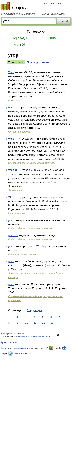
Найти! (63, 21)
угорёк (12, 169)
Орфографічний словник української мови (31, 228)
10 (26, 322)
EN (45, 3)
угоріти (13, 235)
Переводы (19, 38)
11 (35, 322)
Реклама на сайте (41, 336)
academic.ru (15, 6)
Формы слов (15, 190)
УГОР (11, 197)
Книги (53, 38)
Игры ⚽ (19, 44)
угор (11, 107)
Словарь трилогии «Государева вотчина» (31, 163)
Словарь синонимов (19, 131)
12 (43, 322)
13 (52, 322)
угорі (11, 220)
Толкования (36, 31)
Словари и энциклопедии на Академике (33, 14)
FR (66, 3)
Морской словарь (17, 213)
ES (59, 3)
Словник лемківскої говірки (23, 254)
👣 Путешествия (9, 342)
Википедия (14, 100)
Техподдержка (25, 336)
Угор (11, 72)
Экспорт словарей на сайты (14, 348)
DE (52, 3)
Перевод (32, 62)
